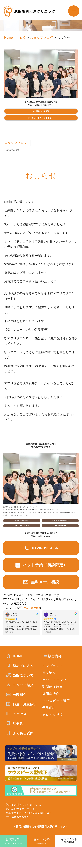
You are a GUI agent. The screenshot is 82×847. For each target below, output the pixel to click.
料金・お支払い (24, 704)
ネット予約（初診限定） (42, 118)
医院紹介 (19, 694)
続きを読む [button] (9, 632)
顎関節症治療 (52, 687)
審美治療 (49, 673)
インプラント (52, 666)
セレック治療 (52, 715)
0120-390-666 (42, 111)
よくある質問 (23, 733)
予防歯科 (49, 708)
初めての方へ (23, 665)
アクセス (19, 714)
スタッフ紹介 (23, 685)
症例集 (17, 723)
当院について (23, 675)
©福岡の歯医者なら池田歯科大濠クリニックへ (41, 826)
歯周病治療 (50, 694)
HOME (17, 656)
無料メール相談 (44, 582)
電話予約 (13, 841)
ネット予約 (43, 841)
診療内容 (55, 656)
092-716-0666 (32, 607)
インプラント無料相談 (69, 840)
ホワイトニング (54, 680)
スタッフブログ (15, 143)
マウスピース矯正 (56, 701)
